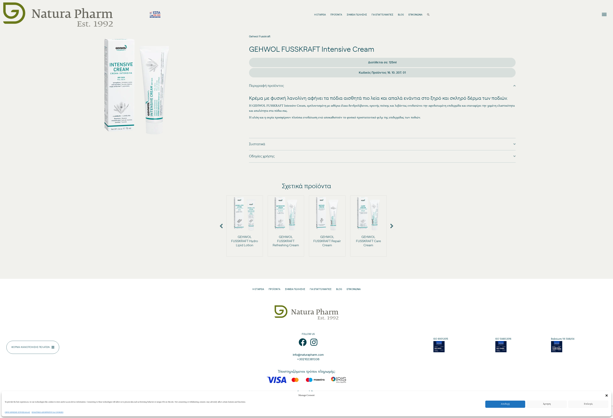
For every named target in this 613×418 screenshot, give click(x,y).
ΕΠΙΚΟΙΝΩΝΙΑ (415, 14)
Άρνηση (547, 404)
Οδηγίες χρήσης (262, 156)
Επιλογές (588, 404)
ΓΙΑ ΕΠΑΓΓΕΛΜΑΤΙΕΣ (382, 14)
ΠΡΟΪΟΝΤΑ (336, 14)
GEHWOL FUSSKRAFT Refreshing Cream (286, 241)
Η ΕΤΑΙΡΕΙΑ (320, 14)
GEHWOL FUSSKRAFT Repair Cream (327, 241)
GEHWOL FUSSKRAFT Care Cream (368, 241)
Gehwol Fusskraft (259, 36)
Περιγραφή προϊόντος (266, 85)
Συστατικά (257, 144)
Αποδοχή (505, 404)
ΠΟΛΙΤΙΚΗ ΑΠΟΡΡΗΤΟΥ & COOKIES (47, 412)
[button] (606, 395)
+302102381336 (308, 359)
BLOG (401, 14)
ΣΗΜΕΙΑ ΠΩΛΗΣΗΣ (357, 14)
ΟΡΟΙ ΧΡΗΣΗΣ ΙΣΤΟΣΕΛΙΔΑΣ (17, 412)
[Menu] (604, 14)
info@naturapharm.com (308, 354)
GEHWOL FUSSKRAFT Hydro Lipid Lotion (244, 241)
